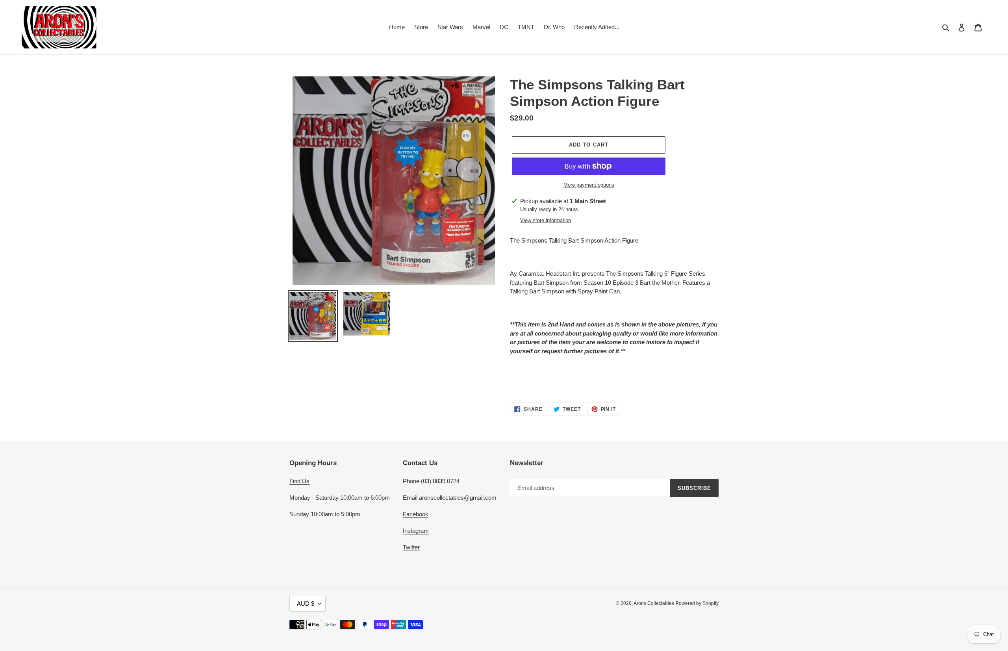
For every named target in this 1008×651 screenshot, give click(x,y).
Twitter (411, 547)
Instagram (416, 530)
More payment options (588, 185)
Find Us (299, 481)
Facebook (415, 514)
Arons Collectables (654, 603)
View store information (545, 220)
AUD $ (305, 603)
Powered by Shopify (697, 603)
